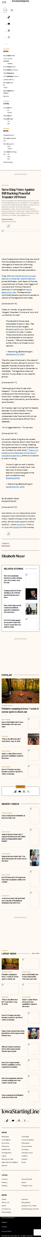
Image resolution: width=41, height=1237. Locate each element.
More (6, 131)
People (6, 119)
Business (7, 55)
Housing (10, 73)
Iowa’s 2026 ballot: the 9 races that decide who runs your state (12, 724)
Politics (10, 83)
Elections (7, 70)
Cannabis (11, 55)
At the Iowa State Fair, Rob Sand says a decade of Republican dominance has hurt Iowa (13, 900)
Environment (27, 1146)
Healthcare (6, 1149)
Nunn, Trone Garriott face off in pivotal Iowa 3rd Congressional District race (13, 1033)
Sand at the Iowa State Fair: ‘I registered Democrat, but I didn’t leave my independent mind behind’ (13, 837)
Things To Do (7, 705)
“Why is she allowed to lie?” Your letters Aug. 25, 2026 (11, 740)
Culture (6, 108)
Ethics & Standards (8, 1217)
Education (11, 67)
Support (4, 1222)
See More (35, 953)
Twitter (6, 527)
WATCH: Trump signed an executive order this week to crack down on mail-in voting (12, 623)
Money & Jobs (7, 1159)
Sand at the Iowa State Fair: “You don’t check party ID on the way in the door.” (14, 858)
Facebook (16, 527)
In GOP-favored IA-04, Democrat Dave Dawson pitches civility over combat (14, 879)
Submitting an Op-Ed (30, 1209)
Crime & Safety (28, 1140)
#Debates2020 (13, 478)
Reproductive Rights (10, 1162)
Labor (5, 79)
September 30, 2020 (15, 354)
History (6, 116)
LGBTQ (10, 79)
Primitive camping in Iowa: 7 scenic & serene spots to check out (10, 976)
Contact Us (6, 1209)
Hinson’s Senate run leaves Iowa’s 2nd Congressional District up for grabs (11, 1049)
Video (5, 135)
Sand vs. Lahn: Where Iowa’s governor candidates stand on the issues (12, 756)
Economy (7, 67)
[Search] (12, 10)
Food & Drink (7, 813)
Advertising (8, 162)
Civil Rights (6, 1140)
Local (6, 103)
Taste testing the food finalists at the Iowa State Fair (13, 817)
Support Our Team (29, 1206)
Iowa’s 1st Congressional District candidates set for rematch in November (11, 1064)
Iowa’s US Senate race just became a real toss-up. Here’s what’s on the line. (12, 771)
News (6, 51)
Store (5, 144)
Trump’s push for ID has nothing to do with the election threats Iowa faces (12, 594)
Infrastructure (27, 1153)
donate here (21, 524)
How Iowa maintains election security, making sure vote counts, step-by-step (13, 579)
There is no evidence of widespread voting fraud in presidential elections (20, 453)
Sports (6, 96)
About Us (5, 1202)
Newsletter (11, 138)
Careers (4, 1226)
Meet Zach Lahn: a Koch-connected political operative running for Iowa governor (13, 608)
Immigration (6, 1153)
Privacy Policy (6, 1231)
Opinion (10, 135)
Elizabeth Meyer (7, 219)
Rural (9, 91)
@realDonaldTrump (15, 329)
